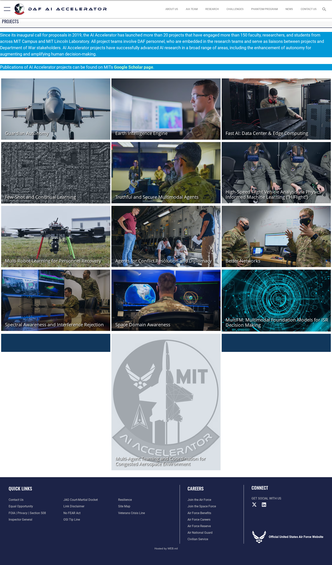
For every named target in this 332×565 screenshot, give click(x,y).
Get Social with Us (266, 498)
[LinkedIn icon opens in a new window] (264, 505)
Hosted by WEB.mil (166, 548)
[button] (6, 9)
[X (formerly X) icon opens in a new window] (254, 505)
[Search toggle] (324, 9)
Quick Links (20, 488)
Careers (196, 488)
